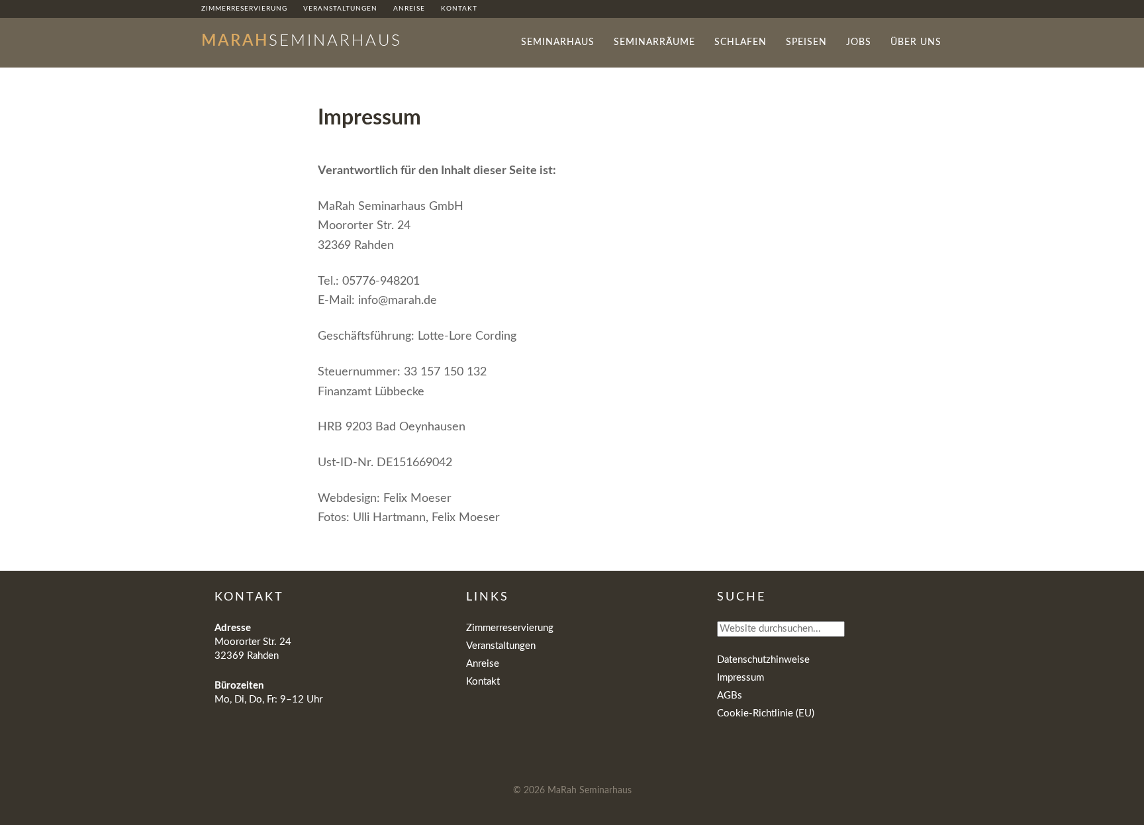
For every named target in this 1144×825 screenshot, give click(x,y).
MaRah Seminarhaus (590, 790)
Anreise (482, 664)
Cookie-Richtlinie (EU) (765, 713)
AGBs (729, 696)
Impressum (740, 678)
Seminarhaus (301, 41)
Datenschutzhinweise (763, 660)
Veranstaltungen (501, 646)
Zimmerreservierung (509, 628)
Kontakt (483, 682)
